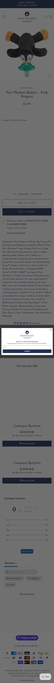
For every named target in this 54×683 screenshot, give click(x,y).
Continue (27, 351)
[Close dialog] (51, 330)
